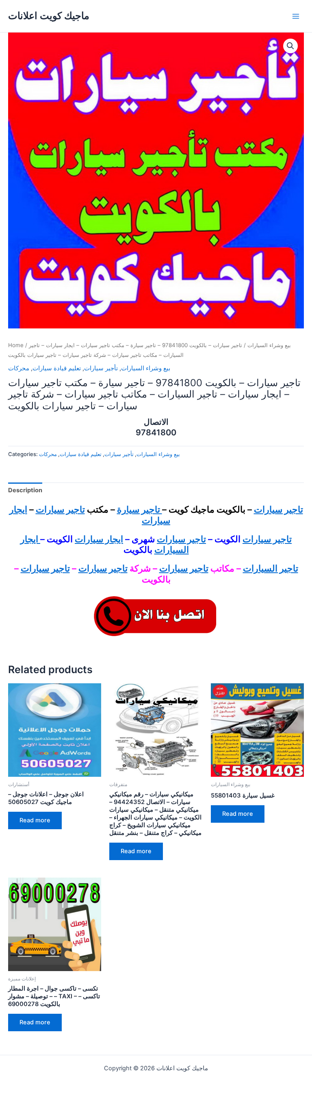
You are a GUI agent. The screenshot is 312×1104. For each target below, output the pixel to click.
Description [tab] (25, 490)
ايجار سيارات (99, 539)
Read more (35, 820)
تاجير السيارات (270, 568)
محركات (18, 368)
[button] (290, 46)
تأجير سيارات (101, 368)
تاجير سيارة (139, 509)
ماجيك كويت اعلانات (48, 16)
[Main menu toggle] (296, 16)
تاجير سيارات (278, 509)
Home (16, 345)
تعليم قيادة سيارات (56, 368)
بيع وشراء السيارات (269, 345)
